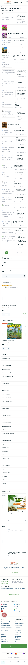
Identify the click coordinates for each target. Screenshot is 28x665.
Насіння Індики (5, 387)
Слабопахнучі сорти (6, 419)
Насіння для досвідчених (7, 401)
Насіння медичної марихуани (8, 433)
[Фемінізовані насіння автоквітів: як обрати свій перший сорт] (9, 159)
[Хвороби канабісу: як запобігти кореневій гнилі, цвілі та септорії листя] (9, 95)
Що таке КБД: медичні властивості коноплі (20, 229)
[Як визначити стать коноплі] (7, 206)
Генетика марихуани (6, 379)
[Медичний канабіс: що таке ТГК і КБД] (7, 184)
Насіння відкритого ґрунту (7, 372)
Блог (3, 265)
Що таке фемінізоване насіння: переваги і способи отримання (21, 212)
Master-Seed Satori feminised (8, 340)
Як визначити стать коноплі (18, 205)
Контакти (17, 621)
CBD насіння (4, 429)
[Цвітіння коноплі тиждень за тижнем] (7, 65)
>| (21, 252)
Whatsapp (18, 608)
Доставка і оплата (19, 628)
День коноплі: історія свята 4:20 (19, 56)
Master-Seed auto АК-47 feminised (9, 305)
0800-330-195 (4, 581)
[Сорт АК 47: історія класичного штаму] (7, 199)
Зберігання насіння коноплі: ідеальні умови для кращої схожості (21, 72)
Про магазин (18, 630)
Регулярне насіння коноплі (7, 469)
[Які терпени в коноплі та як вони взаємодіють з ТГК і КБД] (9, 141)
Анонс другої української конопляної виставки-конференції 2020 (21, 82)
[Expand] (25, 379)
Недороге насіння (5, 444)
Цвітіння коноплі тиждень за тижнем (20, 63)
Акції (16, 641)
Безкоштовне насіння (6, 472)
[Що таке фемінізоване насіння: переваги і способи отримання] (9, 214)
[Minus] (3, 314)
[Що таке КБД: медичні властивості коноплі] (8, 231)
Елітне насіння (5, 451)
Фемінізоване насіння (6, 362)
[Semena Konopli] (14, 563)
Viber (17, 606)
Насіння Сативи (5, 383)
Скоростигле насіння (6, 415)
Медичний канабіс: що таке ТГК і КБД (19, 182)
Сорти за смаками (6, 404)
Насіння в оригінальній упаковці (8, 462)
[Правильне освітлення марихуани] (4, 28)
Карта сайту (17, 639)
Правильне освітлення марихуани (16, 25)
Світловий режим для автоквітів (15, 33)
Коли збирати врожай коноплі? (15, 47)
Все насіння (4, 476)
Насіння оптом (18, 625)
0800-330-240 (4, 583)
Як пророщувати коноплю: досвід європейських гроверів (16, 123)
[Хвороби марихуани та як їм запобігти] (7, 132)
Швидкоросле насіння (6, 440)
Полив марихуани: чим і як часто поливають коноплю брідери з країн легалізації (22, 240)
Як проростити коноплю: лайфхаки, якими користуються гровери (21, 113)
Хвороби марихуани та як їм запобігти (19, 131)
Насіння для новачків (6, 397)
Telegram (18, 604)
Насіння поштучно (6, 465)
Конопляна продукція (6, 487)
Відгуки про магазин (19, 623)
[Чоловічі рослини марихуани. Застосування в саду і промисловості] (9, 18)
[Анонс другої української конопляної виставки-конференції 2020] (9, 83)
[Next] (25, 298)
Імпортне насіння (5, 447)
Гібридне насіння (5, 390)
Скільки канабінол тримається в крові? (19, 173)
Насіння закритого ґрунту (7, 376)
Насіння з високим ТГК (6, 365)
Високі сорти (3, 636)
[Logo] (7, 2)
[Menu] (1, 2)
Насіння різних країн (6, 454)
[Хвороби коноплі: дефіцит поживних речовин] (8, 105)
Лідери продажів (5, 408)
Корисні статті (18, 636)
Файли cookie (18, 632)
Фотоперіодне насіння (6, 422)
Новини (4, 262)
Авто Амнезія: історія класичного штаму (19, 41)
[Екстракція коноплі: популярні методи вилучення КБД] (8, 150)
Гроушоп (4, 483)
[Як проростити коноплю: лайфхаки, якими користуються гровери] (9, 115)
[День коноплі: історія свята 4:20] (7, 57)
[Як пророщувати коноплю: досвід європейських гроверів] (4, 125)
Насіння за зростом (6, 394)
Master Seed (3, 634)
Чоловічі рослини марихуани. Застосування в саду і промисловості (21, 16)
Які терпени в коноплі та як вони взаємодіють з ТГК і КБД (21, 139)
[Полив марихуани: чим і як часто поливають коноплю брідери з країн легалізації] (9, 242)
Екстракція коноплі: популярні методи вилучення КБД (20, 149)
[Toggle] (25, 262)
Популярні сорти (5, 437)
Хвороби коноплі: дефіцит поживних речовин (19, 104)
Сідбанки (4, 479)
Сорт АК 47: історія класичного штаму (18, 198)
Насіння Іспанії (4, 639)
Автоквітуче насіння (6, 358)
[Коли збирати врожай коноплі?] (4, 50)
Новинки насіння (5, 412)
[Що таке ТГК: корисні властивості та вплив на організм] (8, 192)
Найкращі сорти (5, 458)
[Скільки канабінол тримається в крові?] (8, 175)
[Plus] (9, 314)
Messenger (18, 611)
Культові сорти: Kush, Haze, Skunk (18, 222)
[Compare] (25, 288)
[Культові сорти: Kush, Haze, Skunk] (7, 223)
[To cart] (24, 314)
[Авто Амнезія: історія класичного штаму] (8, 42)
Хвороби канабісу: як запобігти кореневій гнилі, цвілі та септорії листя (21, 93)
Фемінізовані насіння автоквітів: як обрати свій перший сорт (21, 157)
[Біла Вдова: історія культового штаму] (7, 167)
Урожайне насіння (6, 369)
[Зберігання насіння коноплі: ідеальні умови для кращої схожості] (9, 73)
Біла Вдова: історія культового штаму (18, 166)
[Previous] (2, 298)
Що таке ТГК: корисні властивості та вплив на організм (21, 191)
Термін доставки (18, 637)
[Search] (23, 2)
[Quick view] (25, 286)
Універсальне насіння (6, 426)
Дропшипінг (17, 627)
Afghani (2, 632)
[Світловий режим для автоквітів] (4, 35)
